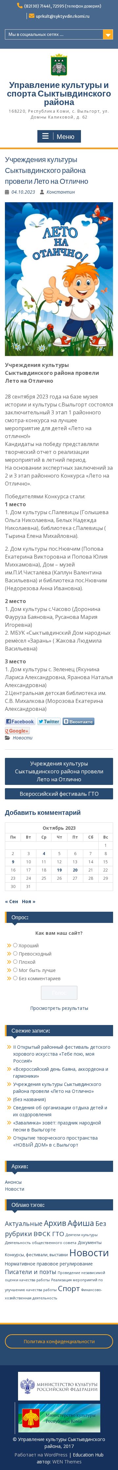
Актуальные (24, 1223)
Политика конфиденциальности (59, 1341)
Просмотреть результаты (59, 1008)
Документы (90, 1242)
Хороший (29, 945)
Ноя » (28, 901)
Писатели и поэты (30, 1272)
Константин (61, 192)
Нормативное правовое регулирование (49, 1264)
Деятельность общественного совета (40, 1242)
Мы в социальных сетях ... (36, 34)
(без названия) (29, 1099)
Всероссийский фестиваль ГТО (59, 793)
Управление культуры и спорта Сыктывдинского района (59, 93)
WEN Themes (67, 1461)
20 (75, 870)
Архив (55, 1223)
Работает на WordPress (41, 1455)
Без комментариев (40, 978)
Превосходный (35, 954)
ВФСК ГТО (48, 1234)
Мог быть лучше (37, 970)
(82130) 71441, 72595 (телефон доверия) (62, 6)
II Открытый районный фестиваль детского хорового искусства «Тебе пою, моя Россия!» (61, 1054)
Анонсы (13, 1182)
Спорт (69, 1288)
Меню (65, 136)
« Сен (11, 901)
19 (59, 870)
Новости (22, 738)
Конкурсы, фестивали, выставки (36, 1255)
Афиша (81, 1222)
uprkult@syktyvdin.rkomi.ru (62, 16)
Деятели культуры (82, 1235)
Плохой (27, 962)
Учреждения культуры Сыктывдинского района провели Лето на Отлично (59, 771)
